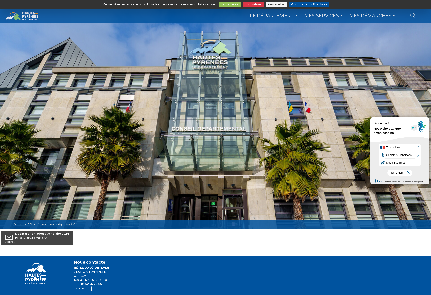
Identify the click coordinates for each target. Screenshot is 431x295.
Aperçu (10, 242)
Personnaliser (276, 4)
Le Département (272, 16)
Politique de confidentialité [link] (309, 4)
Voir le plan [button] (82, 288)
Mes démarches (370, 16)
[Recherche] (413, 16)
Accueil (18, 224)
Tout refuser (253, 4)
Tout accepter (230, 4)
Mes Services (321, 16)
